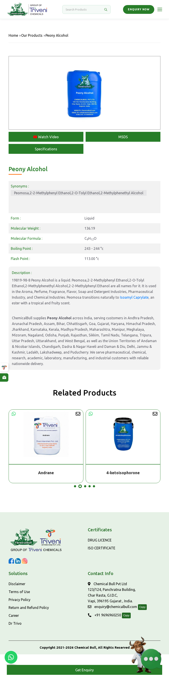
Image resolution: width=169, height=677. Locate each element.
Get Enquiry (84, 670)
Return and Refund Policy (29, 608)
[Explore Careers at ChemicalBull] (4, 377)
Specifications (46, 149)
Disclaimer (17, 584)
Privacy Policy (19, 600)
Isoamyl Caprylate (134, 297)
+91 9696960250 (107, 615)
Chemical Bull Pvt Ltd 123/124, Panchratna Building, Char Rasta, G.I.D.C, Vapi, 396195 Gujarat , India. (112, 592)
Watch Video (48, 137)
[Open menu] (159, 9)
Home (13, 35)
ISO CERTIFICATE (101, 548)
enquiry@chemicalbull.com (115, 607)
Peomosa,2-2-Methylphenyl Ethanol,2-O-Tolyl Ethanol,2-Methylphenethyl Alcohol (78, 193)
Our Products (31, 35)
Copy (142, 607)
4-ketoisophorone (46, 472)
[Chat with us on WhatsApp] (11, 657)
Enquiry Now (138, 9)
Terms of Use (19, 592)
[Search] (105, 9)
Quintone (123, 472)
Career (14, 615)
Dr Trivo (15, 623)
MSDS (123, 137)
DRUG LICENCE (100, 540)
